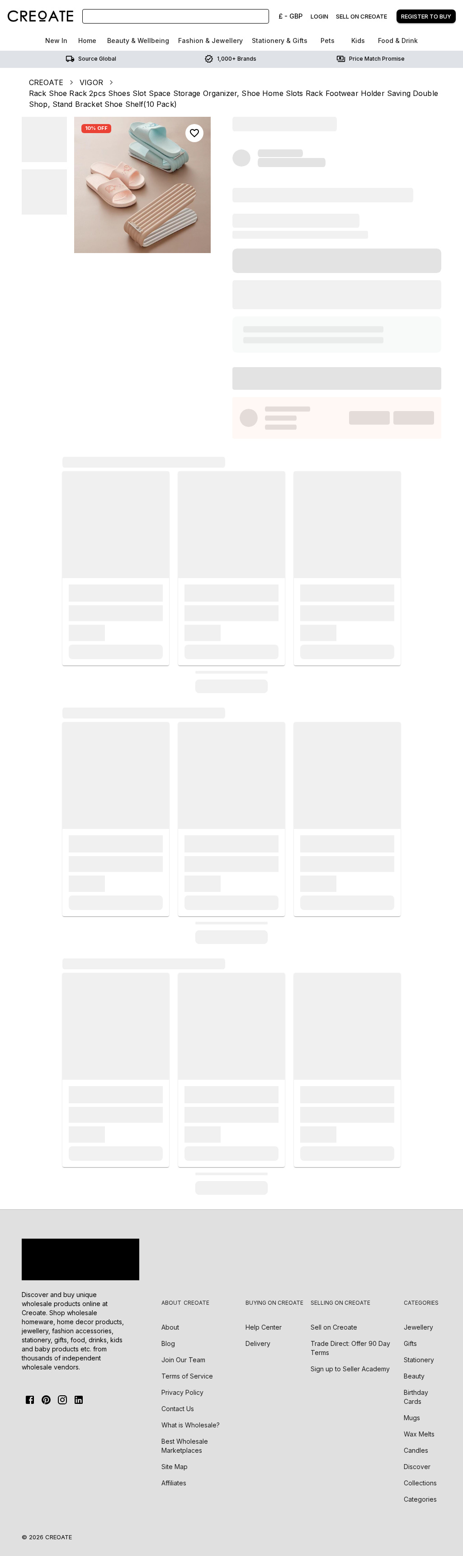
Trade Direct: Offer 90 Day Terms (350, 1348)
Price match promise (377, 58)
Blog (168, 1343)
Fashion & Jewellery (210, 40)
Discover (417, 1466)
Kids (358, 40)
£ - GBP (290, 16)
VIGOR (91, 82)
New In (56, 40)
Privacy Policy (182, 1392)
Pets (328, 40)
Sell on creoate (361, 16)
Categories (420, 1499)
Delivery (258, 1343)
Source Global (97, 58)
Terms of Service (187, 1376)
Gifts (410, 1343)
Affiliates (173, 1483)
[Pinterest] (46, 1399)
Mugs (412, 1418)
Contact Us (177, 1408)
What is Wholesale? (190, 1425)
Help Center (264, 1327)
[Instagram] (62, 1399)
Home (87, 40)
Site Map (174, 1466)
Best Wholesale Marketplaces (184, 1445)
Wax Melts (419, 1434)
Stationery (419, 1360)
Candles (416, 1450)
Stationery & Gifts (279, 40)
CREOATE (46, 82)
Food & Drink (398, 40)
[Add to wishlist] (194, 133)
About (170, 1327)
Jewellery (418, 1327)
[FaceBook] (29, 1399)
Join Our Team (183, 1360)
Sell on (334, 1327)
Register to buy (426, 16)
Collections (420, 1483)
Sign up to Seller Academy (350, 1369)
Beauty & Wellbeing (138, 40)
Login (319, 16)
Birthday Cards (416, 1396)
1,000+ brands (236, 58)
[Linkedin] (78, 1399)
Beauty (414, 1376)
